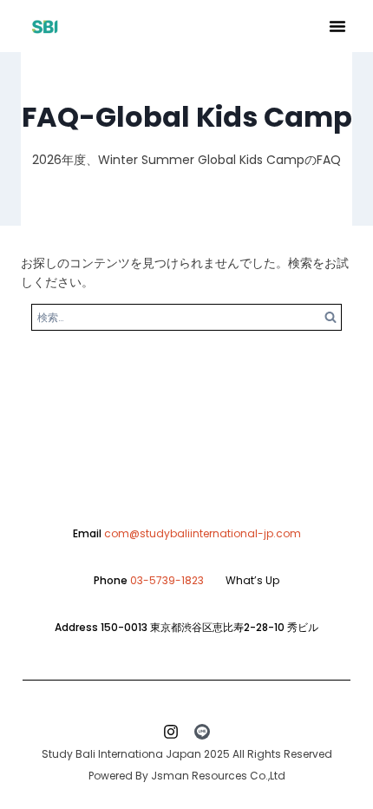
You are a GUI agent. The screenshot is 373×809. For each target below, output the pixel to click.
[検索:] (186, 317)
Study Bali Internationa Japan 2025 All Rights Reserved (187, 754)
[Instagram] (171, 732)
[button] (337, 26)
